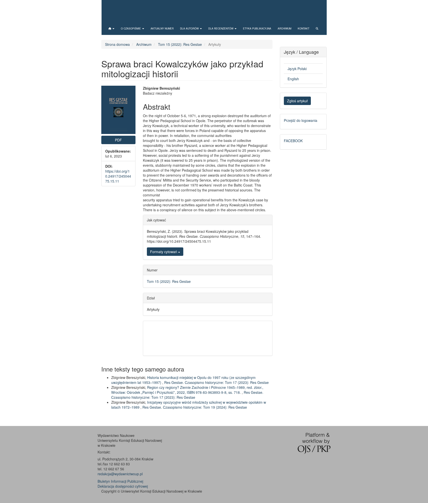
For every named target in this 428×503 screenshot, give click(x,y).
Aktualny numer (162, 28)
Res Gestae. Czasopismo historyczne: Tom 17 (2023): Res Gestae (216, 382)
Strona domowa (117, 44)
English (293, 78)
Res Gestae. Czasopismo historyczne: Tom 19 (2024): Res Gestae (194, 407)
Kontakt (303, 28)
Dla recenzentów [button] (221, 28)
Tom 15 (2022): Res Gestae (180, 44)
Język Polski (297, 68)
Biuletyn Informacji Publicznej (120, 481)
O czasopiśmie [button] (131, 28)
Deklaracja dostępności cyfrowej (123, 486)
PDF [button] (118, 139)
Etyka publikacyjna (257, 28)
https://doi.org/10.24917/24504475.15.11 (118, 176)
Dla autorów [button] (189, 28)
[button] (111, 28)
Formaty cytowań (164, 251)
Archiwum (284, 28)
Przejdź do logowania (300, 120)
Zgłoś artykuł (297, 100)
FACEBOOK (293, 140)
